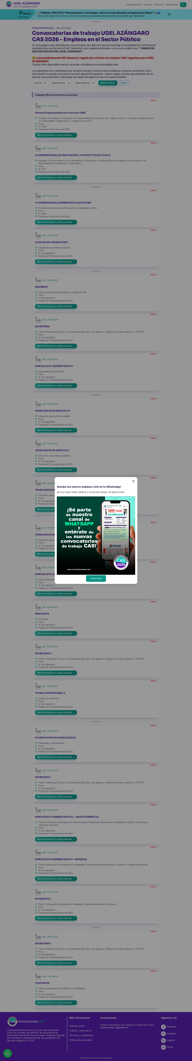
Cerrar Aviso (96, 578)
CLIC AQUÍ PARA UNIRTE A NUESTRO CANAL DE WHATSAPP (92, 492)
